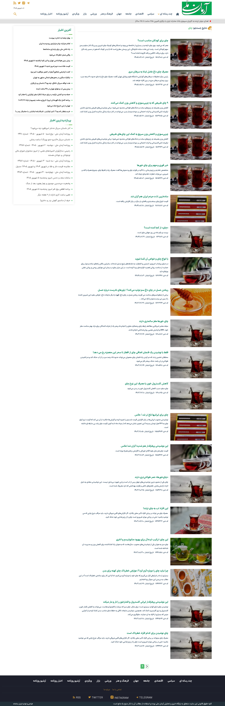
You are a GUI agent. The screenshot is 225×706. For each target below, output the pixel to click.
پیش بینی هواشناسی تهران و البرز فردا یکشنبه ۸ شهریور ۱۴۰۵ (47, 60)
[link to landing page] (197, 7)
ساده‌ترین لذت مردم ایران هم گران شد (149, 196)
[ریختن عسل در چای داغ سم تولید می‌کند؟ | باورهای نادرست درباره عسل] (191, 302)
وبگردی (75, 14)
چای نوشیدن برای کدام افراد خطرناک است (147, 633)
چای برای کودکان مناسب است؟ (153, 41)
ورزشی (93, 14)
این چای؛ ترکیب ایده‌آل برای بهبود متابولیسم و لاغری (142, 540)
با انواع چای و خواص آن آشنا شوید (151, 259)
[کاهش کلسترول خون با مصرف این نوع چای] (191, 395)
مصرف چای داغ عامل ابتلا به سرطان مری (148, 72)
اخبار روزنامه (46, 14)
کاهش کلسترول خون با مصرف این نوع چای (146, 384)
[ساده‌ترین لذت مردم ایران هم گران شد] (191, 208)
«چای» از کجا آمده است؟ (156, 228)
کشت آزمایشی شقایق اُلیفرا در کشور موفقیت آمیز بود (50, 72)
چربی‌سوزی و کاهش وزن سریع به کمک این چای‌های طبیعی (139, 134)
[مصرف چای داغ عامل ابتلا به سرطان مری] (191, 84)
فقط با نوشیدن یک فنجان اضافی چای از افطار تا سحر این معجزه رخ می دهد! (130, 352)
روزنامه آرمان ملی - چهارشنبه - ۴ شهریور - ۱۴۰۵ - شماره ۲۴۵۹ (43, 172)
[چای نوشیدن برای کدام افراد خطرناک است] (191, 645)
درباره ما (107, 689)
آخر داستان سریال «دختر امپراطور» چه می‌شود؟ (50, 128)
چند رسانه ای (185, 681)
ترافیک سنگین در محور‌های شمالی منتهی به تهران (51, 77)
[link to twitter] (19, 3)
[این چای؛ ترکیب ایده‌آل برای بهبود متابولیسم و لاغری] (191, 551)
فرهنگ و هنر (106, 14)
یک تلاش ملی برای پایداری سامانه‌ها (56, 49)
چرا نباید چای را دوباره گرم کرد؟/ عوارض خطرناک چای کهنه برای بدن (135, 571)
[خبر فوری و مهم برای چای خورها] (191, 177)
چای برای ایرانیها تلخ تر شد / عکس (151, 415)
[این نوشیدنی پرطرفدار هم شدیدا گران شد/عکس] (191, 458)
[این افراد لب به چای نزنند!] (191, 520)
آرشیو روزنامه (62, 14)
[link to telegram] (28, 3)
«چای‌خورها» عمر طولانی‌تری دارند (151, 477)
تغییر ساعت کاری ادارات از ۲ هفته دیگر (54, 194)
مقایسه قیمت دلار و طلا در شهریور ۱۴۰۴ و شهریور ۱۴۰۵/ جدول (43, 166)
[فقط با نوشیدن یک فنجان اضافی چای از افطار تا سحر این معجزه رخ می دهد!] (191, 364)
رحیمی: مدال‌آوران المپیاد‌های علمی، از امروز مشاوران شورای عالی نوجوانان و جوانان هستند (42, 153)
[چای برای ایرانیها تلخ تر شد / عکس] (191, 427)
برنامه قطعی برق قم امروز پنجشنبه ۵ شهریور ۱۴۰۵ (48, 189)
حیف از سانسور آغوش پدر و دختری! (55, 200)
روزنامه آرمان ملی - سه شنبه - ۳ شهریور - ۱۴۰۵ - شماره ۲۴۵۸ (44, 161)
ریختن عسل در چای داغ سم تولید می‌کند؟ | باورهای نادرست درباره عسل (133, 290)
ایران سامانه (17, 704)
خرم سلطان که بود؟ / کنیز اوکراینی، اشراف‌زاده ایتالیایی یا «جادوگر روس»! (42, 111)
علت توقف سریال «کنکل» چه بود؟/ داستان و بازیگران (50, 83)
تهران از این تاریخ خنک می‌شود (58, 106)
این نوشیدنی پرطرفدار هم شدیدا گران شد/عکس (144, 446)
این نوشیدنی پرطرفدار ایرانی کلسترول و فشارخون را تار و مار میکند (135, 602)
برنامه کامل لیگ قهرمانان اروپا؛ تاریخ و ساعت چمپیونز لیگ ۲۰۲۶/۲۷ (44, 100)
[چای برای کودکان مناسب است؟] (191, 52)
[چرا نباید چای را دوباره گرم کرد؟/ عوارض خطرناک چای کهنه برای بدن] (191, 583)
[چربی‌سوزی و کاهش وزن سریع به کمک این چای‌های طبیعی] (191, 146)
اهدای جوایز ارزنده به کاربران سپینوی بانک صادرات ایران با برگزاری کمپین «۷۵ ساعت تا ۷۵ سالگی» (171, 21)
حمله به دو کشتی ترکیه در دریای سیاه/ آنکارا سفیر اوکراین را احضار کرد (44, 94)
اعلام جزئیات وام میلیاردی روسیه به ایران (54, 43)
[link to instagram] (23, 3)
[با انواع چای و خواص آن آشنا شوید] (191, 271)
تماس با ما (116, 689)
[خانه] (177, 14)
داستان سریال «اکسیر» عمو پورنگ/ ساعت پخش (50, 139)
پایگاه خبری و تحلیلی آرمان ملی (168, 703)
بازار (85, 14)
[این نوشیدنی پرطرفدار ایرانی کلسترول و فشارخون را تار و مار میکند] (191, 614)
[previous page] (147, 666)
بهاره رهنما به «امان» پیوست (59, 38)
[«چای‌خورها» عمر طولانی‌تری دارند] (191, 489)
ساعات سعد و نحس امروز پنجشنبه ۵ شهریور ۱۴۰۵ (48, 177)
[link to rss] (14, 3)
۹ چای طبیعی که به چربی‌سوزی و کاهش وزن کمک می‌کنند (139, 103)
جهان (119, 14)
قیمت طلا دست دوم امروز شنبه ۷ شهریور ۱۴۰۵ (52, 66)
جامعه (128, 14)
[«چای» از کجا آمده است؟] (191, 239)
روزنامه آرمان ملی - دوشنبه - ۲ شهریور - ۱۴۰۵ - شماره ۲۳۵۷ (44, 145)
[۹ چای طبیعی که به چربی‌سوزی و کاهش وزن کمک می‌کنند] (191, 115)
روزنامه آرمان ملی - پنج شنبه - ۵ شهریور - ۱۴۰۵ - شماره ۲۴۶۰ (44, 134)
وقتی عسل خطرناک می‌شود (59, 55)
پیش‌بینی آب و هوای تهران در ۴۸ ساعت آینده (53, 89)
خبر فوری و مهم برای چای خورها (152, 165)
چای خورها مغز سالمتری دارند (153, 321)
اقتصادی (139, 14)
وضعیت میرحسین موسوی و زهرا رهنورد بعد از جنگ (48, 183)
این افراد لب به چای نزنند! (155, 508)
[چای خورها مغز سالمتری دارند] (191, 333)
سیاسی (150, 14)
